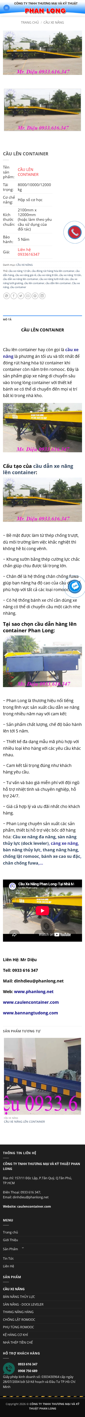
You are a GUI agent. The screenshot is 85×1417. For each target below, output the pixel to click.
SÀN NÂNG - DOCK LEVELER (23, 1304)
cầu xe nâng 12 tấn (19, 271)
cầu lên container (34, 283)
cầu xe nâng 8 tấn (47, 275)
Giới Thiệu (10, 1240)
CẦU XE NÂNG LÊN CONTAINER (24, 1121)
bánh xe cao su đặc (60, 856)
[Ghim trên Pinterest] (35, 296)
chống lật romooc (21, 856)
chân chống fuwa (20, 863)
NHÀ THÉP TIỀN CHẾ (18, 1342)
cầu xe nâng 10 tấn (70, 275)
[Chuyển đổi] (23, 1248)
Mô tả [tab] (7, 319)
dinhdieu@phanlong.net (39, 981)
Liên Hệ (8, 1266)
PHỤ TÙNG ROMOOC (18, 1327)
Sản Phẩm (10, 1249)
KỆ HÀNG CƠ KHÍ (15, 1335)
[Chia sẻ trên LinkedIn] (42, 296)
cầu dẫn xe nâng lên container (20, 279)
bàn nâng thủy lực (22, 850)
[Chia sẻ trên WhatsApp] (6, 296)
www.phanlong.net (34, 991)
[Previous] (7, 79)
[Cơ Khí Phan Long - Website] (46, 8)
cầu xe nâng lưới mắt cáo (54, 279)
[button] (6, 8)
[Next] (18, 79)
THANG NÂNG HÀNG (18, 1312)
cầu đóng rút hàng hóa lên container (53, 271)
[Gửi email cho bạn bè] (28, 296)
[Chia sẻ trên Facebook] (13, 296)
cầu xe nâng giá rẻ (25, 275)
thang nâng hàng (60, 850)
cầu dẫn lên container (58, 283)
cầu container (18, 287)
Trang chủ (30, 22)
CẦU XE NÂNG (53, 22)
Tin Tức (8, 1258)
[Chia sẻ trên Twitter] (21, 296)
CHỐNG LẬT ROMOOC (19, 1319)
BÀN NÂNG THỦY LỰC (19, 1297)
